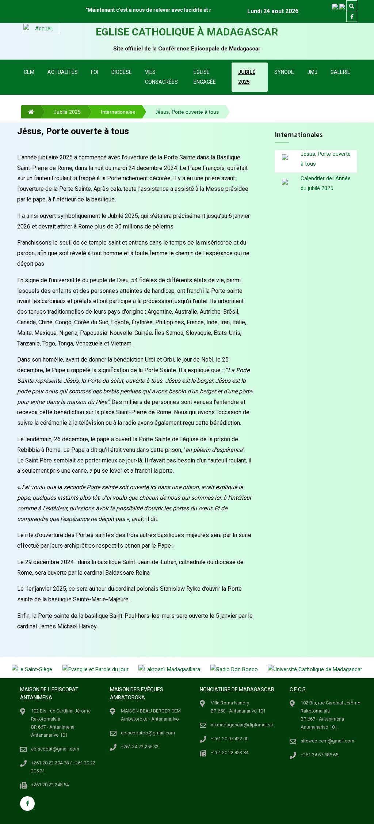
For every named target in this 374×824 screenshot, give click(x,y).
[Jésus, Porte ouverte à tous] (285, 158)
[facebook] (352, 17)
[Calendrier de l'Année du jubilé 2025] (285, 181)
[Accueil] (27, 111)
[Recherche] (352, 6)
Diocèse (121, 72)
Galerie (340, 72)
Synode (284, 72)
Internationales (118, 112)
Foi (94, 72)
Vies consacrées (161, 77)
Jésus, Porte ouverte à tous (326, 159)
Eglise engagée (205, 77)
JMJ (312, 72)
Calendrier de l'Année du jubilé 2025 (326, 183)
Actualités (62, 72)
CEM (29, 72)
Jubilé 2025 (246, 77)
